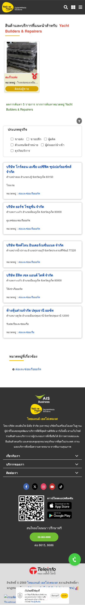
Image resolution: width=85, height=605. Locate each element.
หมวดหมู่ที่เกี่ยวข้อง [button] (23, 356)
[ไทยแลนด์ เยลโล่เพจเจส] (35, 486)
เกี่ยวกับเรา (13, 456)
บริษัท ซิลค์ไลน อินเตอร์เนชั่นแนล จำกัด (34, 245)
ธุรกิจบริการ (22, 150)
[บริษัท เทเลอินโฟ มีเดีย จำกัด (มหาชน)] (42, 570)
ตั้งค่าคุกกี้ (55, 595)
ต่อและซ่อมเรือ (26, 332)
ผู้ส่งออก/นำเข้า (54, 145)
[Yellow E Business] (26, 486)
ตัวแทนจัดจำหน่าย (26, 145)
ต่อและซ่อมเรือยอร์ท (29, 193)
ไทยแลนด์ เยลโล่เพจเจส (42, 419)
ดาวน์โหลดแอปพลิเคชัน (60, 498)
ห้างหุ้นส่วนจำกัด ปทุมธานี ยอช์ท (30, 310)
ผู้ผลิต (51, 139)
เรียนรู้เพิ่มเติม (35, 601)
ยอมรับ (64, 595)
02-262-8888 (44, 537)
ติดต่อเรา (12, 473)
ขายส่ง (19, 139)
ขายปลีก (36, 139)
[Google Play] (64, 515)
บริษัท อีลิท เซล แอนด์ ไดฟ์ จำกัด (29, 275)
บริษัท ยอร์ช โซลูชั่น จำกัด (25, 206)
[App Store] (64, 505)
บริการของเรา (15, 464)
